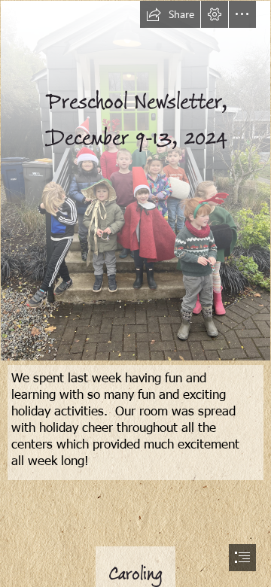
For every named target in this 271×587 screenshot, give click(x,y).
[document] (135, 293)
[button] (170, 14)
